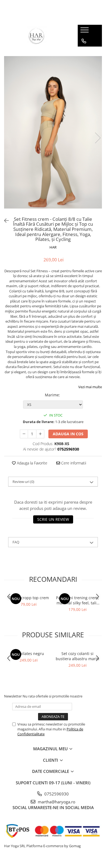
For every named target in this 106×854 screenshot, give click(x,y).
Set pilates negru (28, 653)
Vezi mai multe (90, 386)
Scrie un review (53, 519)
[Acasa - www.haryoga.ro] (37, 35)
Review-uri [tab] (23, 481)
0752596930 (56, 794)
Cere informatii (73, 463)
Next (97, 137)
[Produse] (85, 31)
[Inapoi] (4, 220)
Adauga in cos (68, 433)
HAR (53, 247)
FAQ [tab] (16, 542)
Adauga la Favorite (31, 463)
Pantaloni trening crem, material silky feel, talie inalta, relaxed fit (77, 600)
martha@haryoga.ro (56, 801)
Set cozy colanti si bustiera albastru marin (77, 656)
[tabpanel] (53, 132)
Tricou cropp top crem (28, 597)
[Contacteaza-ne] (84, 41)
